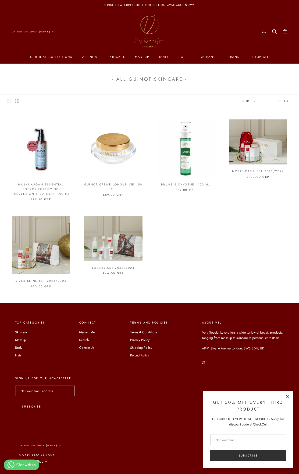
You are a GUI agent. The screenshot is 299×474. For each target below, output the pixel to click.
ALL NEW (90, 57)
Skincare (116, 57)
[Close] (287, 396)
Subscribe (248, 455)
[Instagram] (203, 362)
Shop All (260, 57)
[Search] (274, 31)
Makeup (142, 57)
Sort (247, 101)
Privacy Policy (140, 340)
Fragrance (207, 57)
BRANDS (235, 57)
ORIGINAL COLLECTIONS (51, 57)
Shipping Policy (141, 347)
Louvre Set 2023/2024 (113, 268)
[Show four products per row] (17, 101)
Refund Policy (139, 355)
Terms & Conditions (143, 332)
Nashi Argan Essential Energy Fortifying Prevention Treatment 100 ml (41, 189)
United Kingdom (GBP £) (31, 31)
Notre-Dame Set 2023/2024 (258, 171)
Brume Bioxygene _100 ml (185, 184)
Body (164, 57)
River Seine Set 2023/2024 (41, 281)
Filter (283, 101)
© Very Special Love (36, 455)
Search (84, 340)
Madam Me (87, 332)
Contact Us (86, 347)
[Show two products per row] (9, 101)
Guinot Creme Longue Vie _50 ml (113, 186)
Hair (182, 57)
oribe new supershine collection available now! (149, 5)
